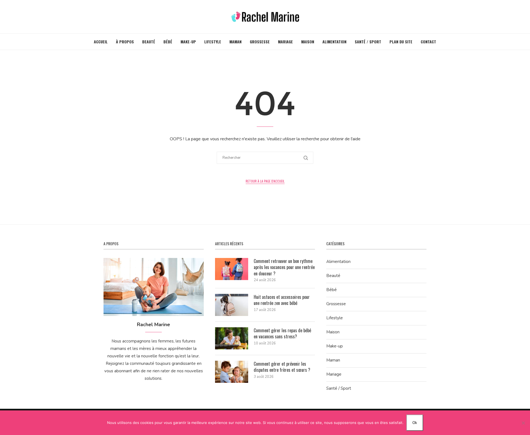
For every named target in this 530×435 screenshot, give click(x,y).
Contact (428, 41)
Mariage (285, 41)
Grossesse (260, 41)
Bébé (167, 41)
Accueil (101, 41)
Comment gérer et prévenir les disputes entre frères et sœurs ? (282, 367)
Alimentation (334, 41)
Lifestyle (212, 41)
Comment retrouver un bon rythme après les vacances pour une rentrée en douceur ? (284, 267)
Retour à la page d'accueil (265, 181)
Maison (307, 41)
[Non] (523, 423)
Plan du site (400, 41)
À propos (125, 41)
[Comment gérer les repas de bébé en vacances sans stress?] (231, 338)
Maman (235, 41)
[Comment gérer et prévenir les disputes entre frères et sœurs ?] (231, 372)
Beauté (148, 41)
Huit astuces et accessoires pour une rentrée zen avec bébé (282, 300)
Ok (414, 423)
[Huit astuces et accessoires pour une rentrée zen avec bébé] (231, 305)
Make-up (188, 41)
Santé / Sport (368, 41)
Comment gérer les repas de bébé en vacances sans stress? (282, 333)
